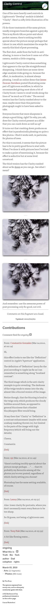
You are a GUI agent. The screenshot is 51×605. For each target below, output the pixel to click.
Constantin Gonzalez (20, 343)
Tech (17, 555)
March (6, 567)
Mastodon (11, 602)
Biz (11, 555)
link (6, 449)
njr (11, 458)
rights (17, 562)
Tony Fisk (15, 531)
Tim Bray (8, 581)
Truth (5, 555)
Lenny (13, 499)
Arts (6, 570)
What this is (8, 552)
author (6, 558)
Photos (8, 574)
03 (10, 567)
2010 (15, 567)
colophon (7, 562)
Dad (13, 558)
